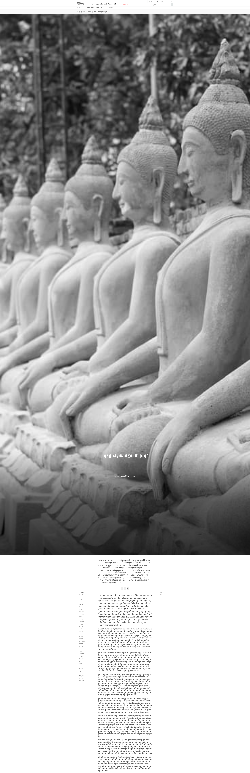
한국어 (81, 631)
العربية (81, 594)
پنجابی (80, 649)
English (81, 604)
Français (81, 611)
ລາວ (80, 634)
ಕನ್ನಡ (81, 629)
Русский (81, 656)
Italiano (81, 624)
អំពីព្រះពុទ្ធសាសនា (81, 7)
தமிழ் (81, 661)
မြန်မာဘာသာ (82, 641)
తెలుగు (81, 663)
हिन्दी (81, 619)
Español (81, 607)
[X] (125, 588)
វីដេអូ (163, 1)
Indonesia (81, 621)
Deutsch (81, 602)
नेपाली (81, 644)
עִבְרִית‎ (80, 616)
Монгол (81, 636)
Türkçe (81, 668)
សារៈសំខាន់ (90, 4)
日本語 (81, 626)
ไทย (80, 666)
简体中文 (81, 678)
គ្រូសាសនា (111, 7)
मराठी (81, 639)
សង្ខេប (161, 594)
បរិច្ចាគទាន (125, 4)
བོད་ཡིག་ (81, 599)
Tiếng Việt (81, 676)
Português (82, 653)
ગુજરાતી (81, 614)
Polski (80, 651)
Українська (82, 671)
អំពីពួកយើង (116, 4)
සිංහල (81, 658)
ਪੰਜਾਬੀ (81, 646)
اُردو (79, 673)
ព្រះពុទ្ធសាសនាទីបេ (99, 4)
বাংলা (80, 597)
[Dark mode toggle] (145, 1)
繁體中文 (81, 680)
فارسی (80, 609)
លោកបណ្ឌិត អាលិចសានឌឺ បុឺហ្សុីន (122, 476)
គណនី (170, 1)
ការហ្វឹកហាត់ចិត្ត (104, 7)
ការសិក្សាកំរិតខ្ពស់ (108, 4)
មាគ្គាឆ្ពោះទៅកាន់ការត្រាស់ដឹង (93, 7)
